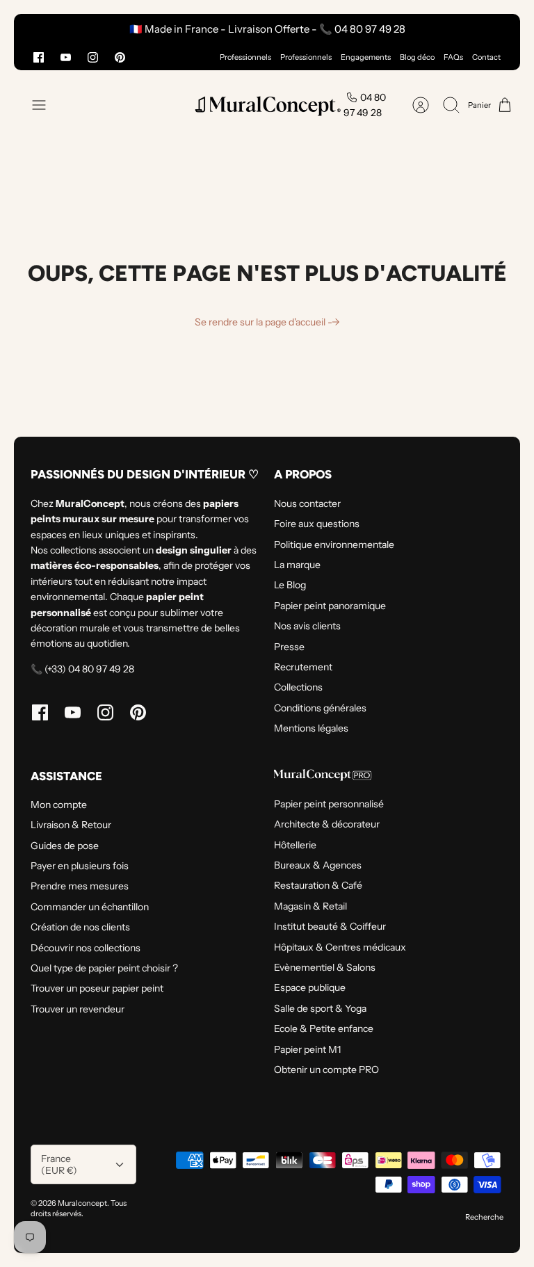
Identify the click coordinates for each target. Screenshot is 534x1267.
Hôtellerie (295, 845)
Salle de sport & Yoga (320, 1008)
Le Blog (290, 585)
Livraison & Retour (71, 824)
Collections (298, 687)
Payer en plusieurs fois (80, 866)
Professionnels (245, 57)
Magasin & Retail (310, 906)
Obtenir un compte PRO (326, 1069)
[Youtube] (65, 57)
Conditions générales (320, 708)
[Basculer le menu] (46, 105)
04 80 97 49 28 (364, 105)
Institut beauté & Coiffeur (330, 926)
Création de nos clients (80, 927)
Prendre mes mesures (80, 886)
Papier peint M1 (307, 1049)
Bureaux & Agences (318, 865)
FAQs (453, 57)
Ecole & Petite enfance (323, 1028)
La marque (297, 564)
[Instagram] (92, 57)
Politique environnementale (334, 544)
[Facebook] (38, 57)
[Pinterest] (120, 57)
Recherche (484, 1217)
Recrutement (303, 667)
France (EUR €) (59, 1164)
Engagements (366, 57)
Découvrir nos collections (85, 948)
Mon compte (59, 804)
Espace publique (310, 987)
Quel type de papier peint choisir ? (104, 968)
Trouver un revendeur (77, 1009)
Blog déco (417, 57)
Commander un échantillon (90, 907)
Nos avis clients (307, 626)
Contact (486, 57)
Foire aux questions (316, 523)
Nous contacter (307, 503)
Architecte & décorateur (327, 824)
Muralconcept (82, 1203)
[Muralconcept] (267, 105)
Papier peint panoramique (330, 605)
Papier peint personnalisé (329, 804)
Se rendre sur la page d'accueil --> (267, 322)
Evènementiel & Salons (324, 967)
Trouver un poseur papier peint (97, 988)
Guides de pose (65, 845)
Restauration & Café (318, 885)
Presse (289, 646)
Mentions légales (311, 728)
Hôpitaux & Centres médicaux (340, 947)
